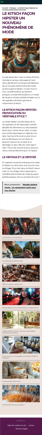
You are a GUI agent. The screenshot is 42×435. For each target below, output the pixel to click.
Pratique (12, 8)
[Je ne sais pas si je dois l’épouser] (21, 249)
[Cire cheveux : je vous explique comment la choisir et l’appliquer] (21, 345)
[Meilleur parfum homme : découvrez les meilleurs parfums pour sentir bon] (21, 319)
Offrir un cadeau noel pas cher (12, 284)
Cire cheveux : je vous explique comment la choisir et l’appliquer (20, 357)
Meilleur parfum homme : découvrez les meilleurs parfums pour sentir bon (18, 332)
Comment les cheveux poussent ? (13, 405)
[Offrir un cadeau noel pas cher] (21, 273)
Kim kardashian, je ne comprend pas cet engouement (20, 308)
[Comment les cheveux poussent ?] (21, 393)
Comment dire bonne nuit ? (11, 381)
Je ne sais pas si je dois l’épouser (12, 261)
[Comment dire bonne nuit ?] (21, 370)
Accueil (5, 8)
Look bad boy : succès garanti (12, 237)
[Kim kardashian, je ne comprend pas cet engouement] (21, 296)
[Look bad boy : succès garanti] (21, 226)
